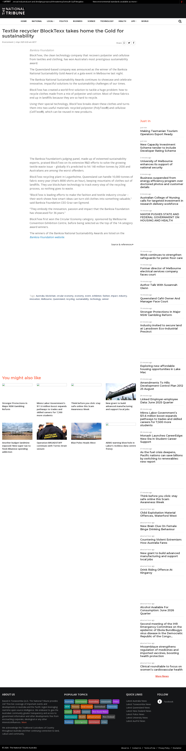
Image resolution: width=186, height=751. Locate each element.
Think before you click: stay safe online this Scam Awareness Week (158, 499)
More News (162, 676)
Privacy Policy (164, 748)
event (88, 295)
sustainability (82, 298)
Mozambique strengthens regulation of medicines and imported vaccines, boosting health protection (159, 651)
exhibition (97, 295)
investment (94, 722)
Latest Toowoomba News (138, 704)
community (106, 701)
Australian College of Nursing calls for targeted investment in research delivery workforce (161, 201)
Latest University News (137, 717)
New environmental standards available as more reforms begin (110, 1)
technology (95, 298)
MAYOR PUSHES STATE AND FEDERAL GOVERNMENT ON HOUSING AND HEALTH (159, 217)
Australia (40, 295)
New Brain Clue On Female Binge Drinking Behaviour (158, 528)
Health (122, 21)
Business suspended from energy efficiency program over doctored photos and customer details (161, 182)
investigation (81, 722)
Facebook (168, 701)
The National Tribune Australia (23, 747)
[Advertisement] (131, 10)
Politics (63, 21)
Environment (71, 717)
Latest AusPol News (135, 721)
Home (24, 21)
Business (77, 21)
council (68, 711)
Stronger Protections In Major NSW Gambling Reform (160, 313)
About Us (125, 748)
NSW (67, 706)
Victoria (75, 706)
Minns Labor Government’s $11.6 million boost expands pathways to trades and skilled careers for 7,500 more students (161, 419)
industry (123, 295)
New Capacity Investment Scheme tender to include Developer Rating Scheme (158, 147)
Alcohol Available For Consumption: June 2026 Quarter (157, 610)
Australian (93, 701)
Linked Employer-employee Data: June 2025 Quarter (159, 401)
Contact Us (136, 748)
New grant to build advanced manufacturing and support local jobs (160, 556)
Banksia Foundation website (47, 237)
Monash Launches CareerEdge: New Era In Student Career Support (161, 439)
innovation (35, 298)
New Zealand (108, 717)
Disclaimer (177, 748)
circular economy (65, 295)
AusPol (77, 711)
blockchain (51, 295)
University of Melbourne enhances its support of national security (156, 164)
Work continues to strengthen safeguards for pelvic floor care (161, 256)
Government (81, 701)
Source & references (122, 244)
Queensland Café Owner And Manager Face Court (160, 300)
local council (86, 706)
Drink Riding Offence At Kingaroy (156, 571)
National (37, 21)
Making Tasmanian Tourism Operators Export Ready (159, 132)
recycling (70, 298)
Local (50, 21)
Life (133, 21)
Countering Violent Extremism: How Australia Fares (161, 541)
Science (91, 21)
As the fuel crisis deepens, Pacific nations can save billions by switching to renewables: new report (161, 457)
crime (104, 722)
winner (105, 298)
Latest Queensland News (138, 707)
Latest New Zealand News (138, 711)
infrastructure (94, 717)
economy (79, 295)
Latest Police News (135, 714)
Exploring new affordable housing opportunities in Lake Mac (160, 369)
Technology (106, 21)
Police (116, 701)
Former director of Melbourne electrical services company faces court (160, 271)
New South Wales (100, 711)
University (112, 706)
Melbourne (46, 298)
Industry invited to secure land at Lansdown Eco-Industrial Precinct (161, 328)
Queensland (59, 298)
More (24, 722)
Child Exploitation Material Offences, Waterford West (158, 514)
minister (86, 711)
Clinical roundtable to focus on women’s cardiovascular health (161, 668)
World (145, 21)
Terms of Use (149, 748)
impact (114, 295)
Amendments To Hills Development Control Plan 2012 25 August (161, 386)
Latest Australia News (136, 701)
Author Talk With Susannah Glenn (158, 286)
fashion (106, 295)
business (69, 722)
